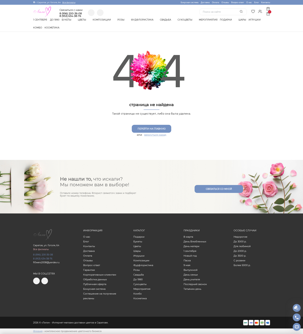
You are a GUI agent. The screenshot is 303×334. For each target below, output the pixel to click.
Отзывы (225, 2)
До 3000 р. (240, 241)
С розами (239, 260)
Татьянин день (192, 288)
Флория (37, 331)
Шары (242, 19)
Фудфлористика (142, 19)
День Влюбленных (195, 241)
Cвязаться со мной (219, 189)
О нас (249, 2)
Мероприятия (208, 19)
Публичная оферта (94, 284)
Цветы (82, 19)
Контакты (265, 2)
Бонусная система (189, 2)
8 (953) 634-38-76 (42, 258)
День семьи (191, 274)
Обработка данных (95, 279)
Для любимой (242, 246)
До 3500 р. (240, 255)
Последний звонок (195, 284)
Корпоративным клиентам (99, 274)
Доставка (205, 2)
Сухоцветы (185, 19)
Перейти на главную (152, 128)
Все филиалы (68, 2)
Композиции (102, 19)
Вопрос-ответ (237, 2)
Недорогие (240, 236)
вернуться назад (155, 134)
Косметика (52, 27)
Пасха (187, 260)
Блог (256, 2)
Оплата (215, 2)
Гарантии (89, 269)
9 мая (187, 265)
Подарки (226, 19)
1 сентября (40, 19)
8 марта (188, 236)
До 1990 (54, 19)
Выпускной (190, 269)
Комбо (37, 27)
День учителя (192, 279)
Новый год (190, 255)
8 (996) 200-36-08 (70, 13)
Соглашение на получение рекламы (99, 296)
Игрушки (255, 19)
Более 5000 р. (242, 265)
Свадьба (166, 19)
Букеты (67, 19)
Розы (121, 19)
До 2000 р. (240, 250)
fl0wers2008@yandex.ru (46, 262)
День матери (191, 246)
